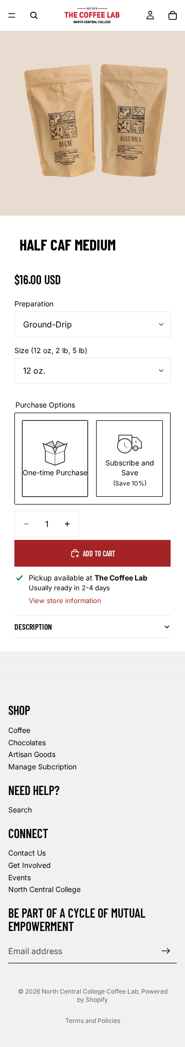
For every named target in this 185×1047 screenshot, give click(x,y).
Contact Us (27, 853)
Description (33, 626)
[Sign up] (166, 951)
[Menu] (12, 15)
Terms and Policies (92, 1020)
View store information (65, 600)
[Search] (34, 15)
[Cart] (172, 15)
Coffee (19, 730)
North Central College (44, 889)
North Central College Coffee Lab (90, 991)
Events (19, 877)
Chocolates (27, 742)
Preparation (33, 303)
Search (20, 809)
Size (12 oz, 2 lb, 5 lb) (50, 350)
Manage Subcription (42, 766)
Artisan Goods (31, 754)
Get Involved (29, 865)
